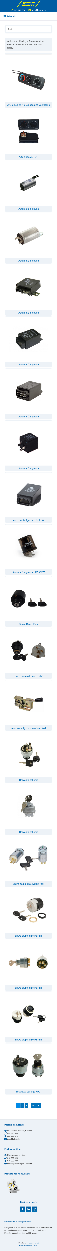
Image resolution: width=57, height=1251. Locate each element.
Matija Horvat (34, 1243)
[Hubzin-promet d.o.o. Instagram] (34, 1209)
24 (33, 1105)
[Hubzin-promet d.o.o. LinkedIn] (28, 1209)
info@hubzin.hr (39, 10)
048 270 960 (19, 10)
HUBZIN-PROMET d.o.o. (28, 1245)
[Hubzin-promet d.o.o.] (28, 4)
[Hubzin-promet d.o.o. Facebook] (22, 1209)
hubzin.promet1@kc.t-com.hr (19, 1163)
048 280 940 (12, 1158)
